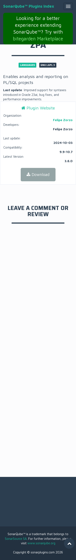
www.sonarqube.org (41, 543)
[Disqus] (38, 288)
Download (40, 174)
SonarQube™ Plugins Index (28, 6)
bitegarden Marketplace (38, 38)
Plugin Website (40, 107)
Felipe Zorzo (63, 120)
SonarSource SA (16, 538)
